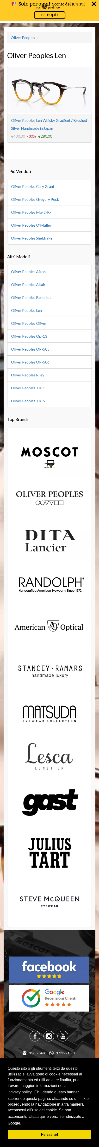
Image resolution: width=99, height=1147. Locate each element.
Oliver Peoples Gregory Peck (35, 199)
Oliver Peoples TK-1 (28, 388)
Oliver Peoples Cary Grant (32, 186)
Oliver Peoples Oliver (28, 323)
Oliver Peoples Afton (28, 271)
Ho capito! (49, 1134)
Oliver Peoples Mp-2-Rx (31, 212)
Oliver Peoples (23, 37)
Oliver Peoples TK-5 (28, 400)
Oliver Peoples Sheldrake (31, 238)
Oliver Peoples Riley (27, 375)
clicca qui (37, 1116)
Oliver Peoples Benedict (31, 297)
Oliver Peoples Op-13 (29, 336)
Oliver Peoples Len (26, 310)
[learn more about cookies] (23, 1123)
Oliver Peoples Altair (28, 284)
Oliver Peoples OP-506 (30, 362)
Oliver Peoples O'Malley (31, 225)
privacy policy (20, 1092)
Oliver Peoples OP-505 (30, 349)
